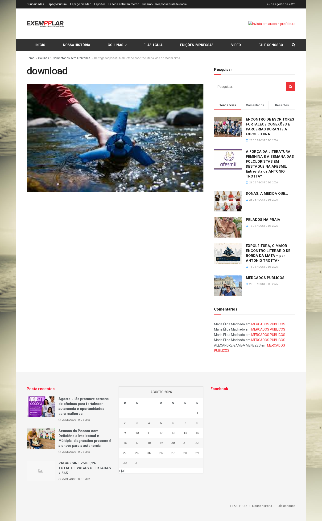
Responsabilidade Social (171, 4)
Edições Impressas (197, 45)
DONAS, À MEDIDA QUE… (267, 193)
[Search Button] (290, 86)
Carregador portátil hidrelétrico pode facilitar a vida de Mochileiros (137, 58)
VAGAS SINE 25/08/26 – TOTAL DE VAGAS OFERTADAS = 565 (84, 468)
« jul (121, 471)
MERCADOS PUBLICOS (265, 278)
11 (149, 433)
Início (40, 45)
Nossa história (76, 45)
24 (137, 453)
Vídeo (236, 45)
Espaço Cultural (57, 4)
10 (137, 433)
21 (185, 442)
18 (149, 442)
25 (149, 453)
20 (173, 442)
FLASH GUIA (153, 45)
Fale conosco (271, 45)
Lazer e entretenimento (123, 4)
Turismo (147, 4)
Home (30, 58)
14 (185, 433)
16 (125, 442)
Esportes (100, 4)
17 (137, 442)
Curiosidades (35, 4)
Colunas (115, 45)
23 (125, 453)
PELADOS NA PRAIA (263, 220)
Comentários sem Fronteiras (71, 58)
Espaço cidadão (80, 4)
